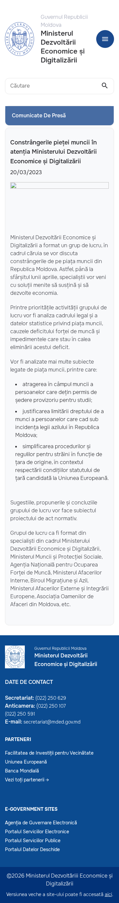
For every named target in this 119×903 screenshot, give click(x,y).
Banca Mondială (22, 770)
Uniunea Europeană (26, 762)
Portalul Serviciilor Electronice (37, 831)
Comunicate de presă (39, 115)
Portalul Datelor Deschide (32, 849)
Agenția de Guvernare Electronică (41, 822)
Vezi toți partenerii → (27, 779)
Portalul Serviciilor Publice (32, 840)
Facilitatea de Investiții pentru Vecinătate (49, 753)
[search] (105, 86)
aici (108, 894)
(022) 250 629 (50, 698)
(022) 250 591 (20, 714)
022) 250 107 (52, 706)
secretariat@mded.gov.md (52, 722)
